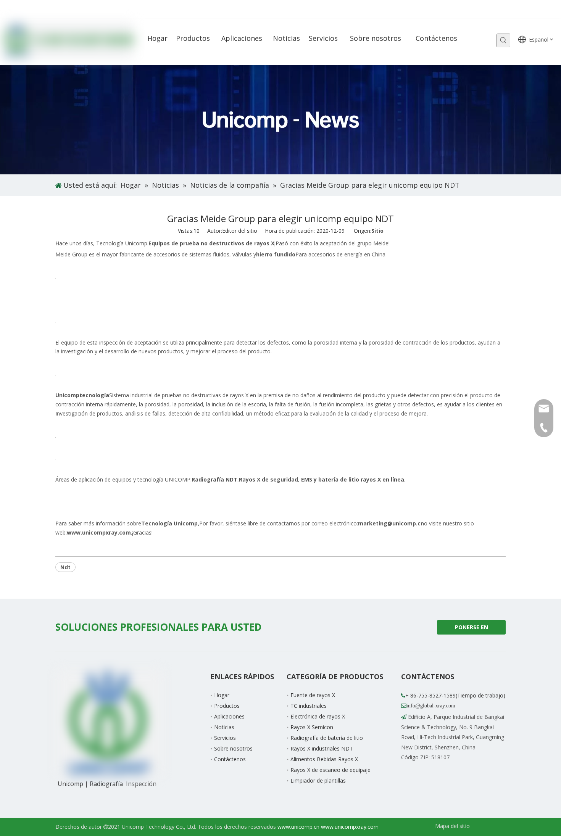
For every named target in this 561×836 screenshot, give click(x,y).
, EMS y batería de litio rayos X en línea (351, 479)
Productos (227, 705)
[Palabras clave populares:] (503, 40)
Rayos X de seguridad (268, 479)
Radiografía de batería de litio (326, 737)
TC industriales (308, 705)
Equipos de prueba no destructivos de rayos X (211, 243)
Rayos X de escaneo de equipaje (330, 769)
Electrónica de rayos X (317, 716)
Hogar (221, 695)
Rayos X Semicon (311, 727)
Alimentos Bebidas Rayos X (324, 759)
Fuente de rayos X (312, 695)
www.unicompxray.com (350, 826)
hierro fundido (275, 254)
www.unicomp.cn (298, 826)
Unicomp (82, 395)
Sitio (377, 230)
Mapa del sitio (452, 826)
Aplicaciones (229, 716)
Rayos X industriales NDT (321, 748)
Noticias (224, 727)
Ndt (65, 567)
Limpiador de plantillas (318, 780)
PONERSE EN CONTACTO (470, 629)
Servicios (225, 737)
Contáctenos (230, 759)
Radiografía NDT (214, 479)
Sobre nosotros (233, 748)
